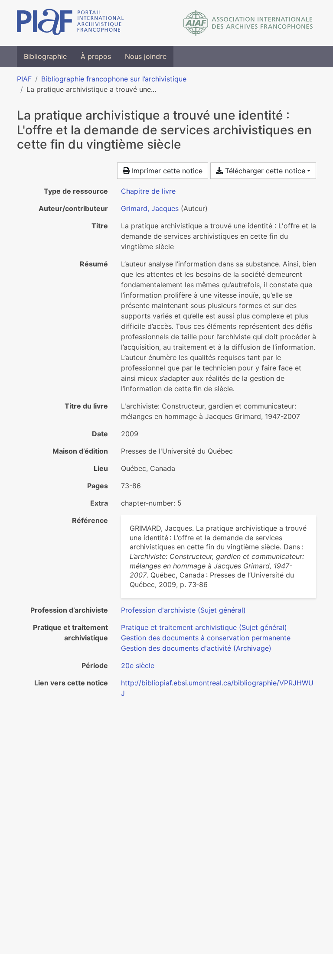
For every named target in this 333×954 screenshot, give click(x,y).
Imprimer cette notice (166, 170)
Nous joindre (145, 56)
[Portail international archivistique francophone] (70, 23)
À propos (96, 56)
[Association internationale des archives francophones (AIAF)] (248, 23)
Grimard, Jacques (150, 208)
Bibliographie (45, 56)
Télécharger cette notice (264, 170)
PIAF (24, 79)
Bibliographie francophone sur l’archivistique (113, 79)
